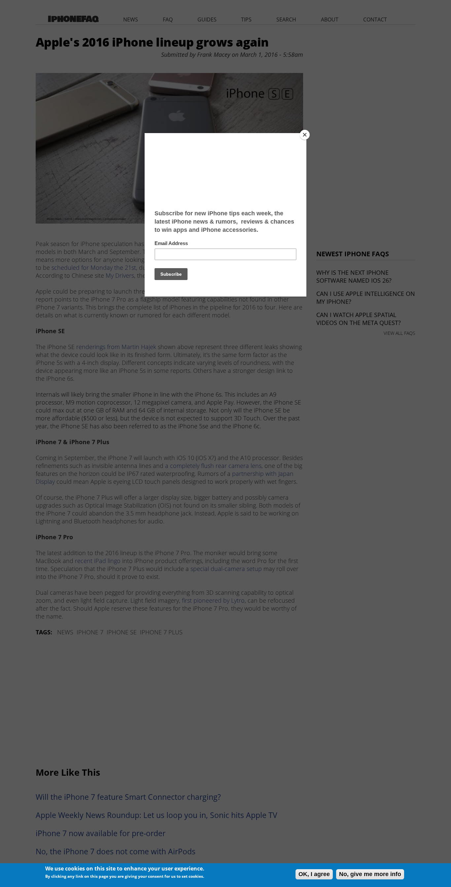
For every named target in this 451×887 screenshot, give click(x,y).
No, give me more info (370, 874)
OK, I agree (314, 874)
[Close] (305, 135)
